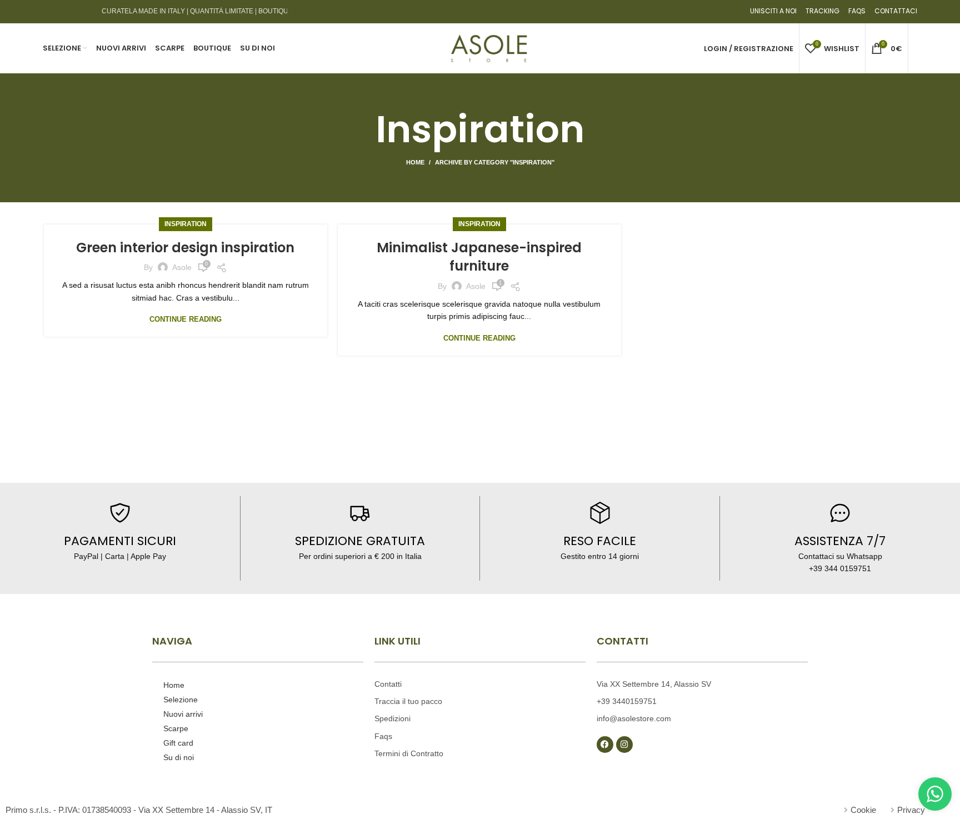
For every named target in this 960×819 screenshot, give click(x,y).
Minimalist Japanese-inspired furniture (479, 257)
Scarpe (175, 728)
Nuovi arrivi (183, 714)
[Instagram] (624, 744)
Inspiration (185, 224)
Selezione (180, 699)
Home (415, 162)
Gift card (178, 742)
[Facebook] (605, 744)
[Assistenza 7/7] (840, 513)
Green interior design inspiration (185, 247)
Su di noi (178, 757)
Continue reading (185, 319)
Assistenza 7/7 (840, 541)
